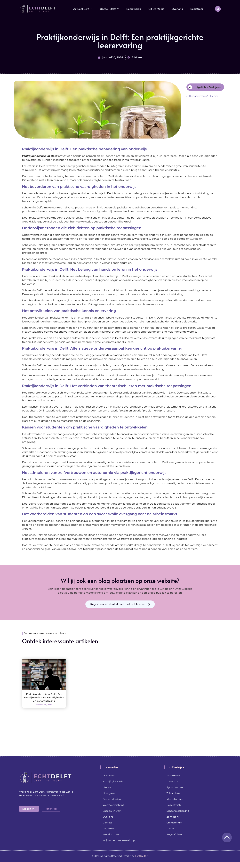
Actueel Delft (81, 8)
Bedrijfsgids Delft (113, 781)
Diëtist (170, 828)
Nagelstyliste (174, 805)
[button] (218, 9)
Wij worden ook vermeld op (119, 840)
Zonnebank (173, 816)
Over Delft (109, 775)
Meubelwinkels (175, 799)
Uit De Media (156, 8)
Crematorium (174, 822)
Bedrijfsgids (133, 8)
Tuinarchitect (174, 793)
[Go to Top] (227, 837)
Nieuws (107, 787)
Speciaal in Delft (112, 810)
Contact (107, 822)
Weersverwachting (113, 805)
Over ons (177, 8)
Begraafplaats (174, 834)
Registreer (196, 8)
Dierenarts (173, 781)
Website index (111, 834)
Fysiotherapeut (175, 787)
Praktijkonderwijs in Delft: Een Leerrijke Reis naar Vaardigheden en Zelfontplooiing (44, 697)
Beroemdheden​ (112, 799)
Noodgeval (109, 793)
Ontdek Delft (108, 8)
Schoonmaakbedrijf (178, 810)
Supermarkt (173, 775)
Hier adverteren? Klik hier (203, 96)
